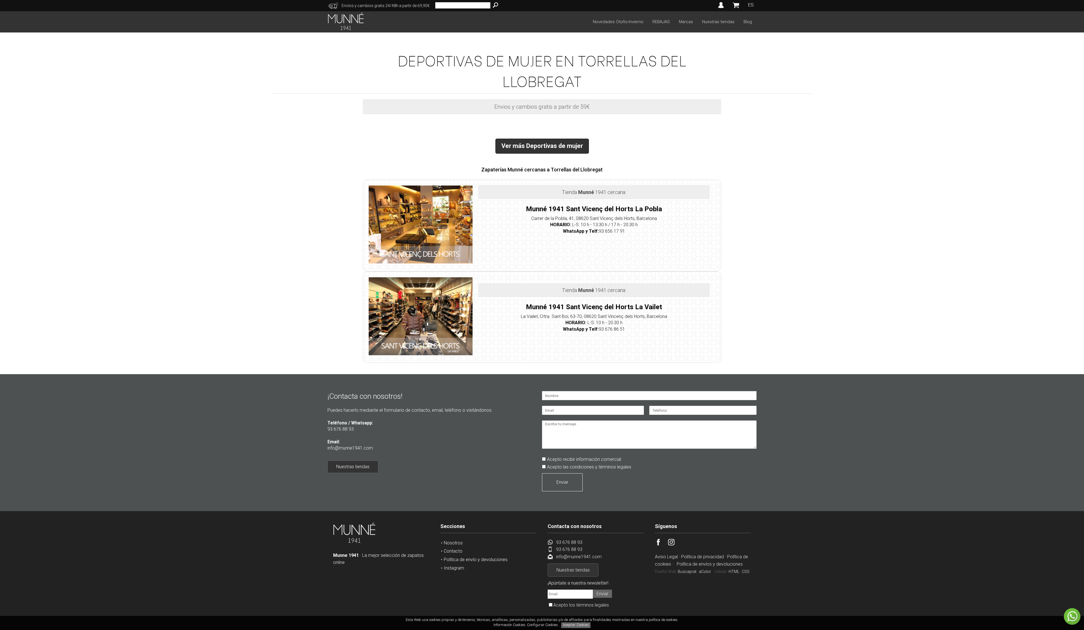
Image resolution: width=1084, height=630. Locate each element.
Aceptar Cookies (576, 625)
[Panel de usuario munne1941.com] (721, 8)
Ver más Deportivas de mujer (542, 145)
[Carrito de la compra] (736, 8)
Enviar (562, 482)
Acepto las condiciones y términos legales (589, 467)
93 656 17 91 (612, 231)
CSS (745, 571)
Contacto (453, 551)
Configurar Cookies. (543, 625)
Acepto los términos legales (581, 605)
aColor (705, 571)
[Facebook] (661, 544)
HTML (734, 571)
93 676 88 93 (340, 429)
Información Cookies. (509, 625)
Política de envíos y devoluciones (710, 564)
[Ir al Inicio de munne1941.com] (345, 28)
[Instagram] (674, 544)
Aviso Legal (666, 556)
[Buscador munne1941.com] (495, 5)
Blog (748, 21)
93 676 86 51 (612, 329)
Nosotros (453, 543)
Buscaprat (687, 571)
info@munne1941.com (350, 448)
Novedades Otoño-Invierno (618, 21)
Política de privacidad (702, 556)
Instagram (454, 568)
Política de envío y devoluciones (476, 559)
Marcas (686, 21)
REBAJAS (661, 21)
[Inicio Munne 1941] (354, 541)
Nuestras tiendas (718, 21)
